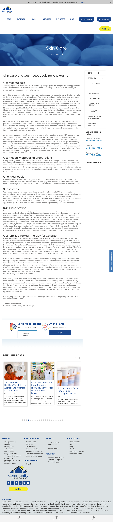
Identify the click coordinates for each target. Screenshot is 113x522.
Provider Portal (53, 462)
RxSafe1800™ (31, 446)
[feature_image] (15, 371)
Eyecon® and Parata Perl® (34, 451)
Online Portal (31, 442)
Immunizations (10, 451)
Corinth (29, 464)
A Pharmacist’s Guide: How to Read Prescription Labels (68, 391)
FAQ (71, 444)
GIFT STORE (60, 19)
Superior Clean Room (34, 456)
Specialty (7, 444)
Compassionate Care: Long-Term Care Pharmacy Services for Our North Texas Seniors (42, 387)
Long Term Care (10, 454)
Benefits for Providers (56, 457)
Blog (71, 446)
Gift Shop (73, 449)
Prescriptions (9, 446)
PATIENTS (21, 19)
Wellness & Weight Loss (11, 463)
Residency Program (77, 451)
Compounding (10, 442)
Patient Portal (53, 448)
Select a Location (26, 334)
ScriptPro (29, 444)
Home (52, 54)
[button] (22, 420)
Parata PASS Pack (32, 449)
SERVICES (47, 19)
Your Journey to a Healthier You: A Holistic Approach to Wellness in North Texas (15, 386)
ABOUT (9, 19)
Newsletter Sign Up (55, 460)
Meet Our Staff (75, 442)
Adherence (8, 449)
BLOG (72, 19)
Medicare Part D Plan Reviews (12, 461)
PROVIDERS (34, 19)
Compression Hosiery (12, 456)
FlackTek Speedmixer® (34, 454)
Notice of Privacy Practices (76, 454)
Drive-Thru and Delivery (10, 458)
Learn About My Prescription (54, 444)
